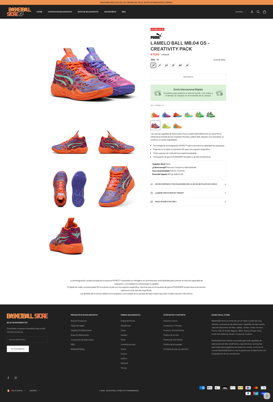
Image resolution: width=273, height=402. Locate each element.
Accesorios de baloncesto (82, 339)
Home (39, 12)
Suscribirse (18, 349)
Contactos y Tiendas (172, 325)
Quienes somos (170, 321)
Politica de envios (171, 335)
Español (239, 12)
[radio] (153, 65)
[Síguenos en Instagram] (15, 377)
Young (123, 368)
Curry (123, 330)
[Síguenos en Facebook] (8, 377)
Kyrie (123, 339)
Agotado (188, 77)
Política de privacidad (172, 344)
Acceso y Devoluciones (173, 330)
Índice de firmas (128, 321)
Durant (124, 354)
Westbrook (126, 325)
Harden (124, 335)
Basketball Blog (77, 349)
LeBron (124, 358)
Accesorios (110, 12)
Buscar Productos (79, 321)
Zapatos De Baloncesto (60, 12)
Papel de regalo (77, 325)
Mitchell (124, 363)
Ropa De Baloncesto (88, 12)
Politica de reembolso (173, 339)
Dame (123, 349)
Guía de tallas (219, 59)
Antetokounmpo (128, 344)
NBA (124, 12)
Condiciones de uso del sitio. (176, 349)
